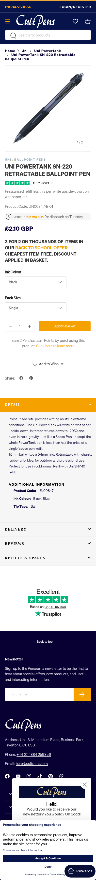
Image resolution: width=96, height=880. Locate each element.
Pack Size (13, 297)
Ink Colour (13, 271)
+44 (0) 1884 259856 (33, 754)
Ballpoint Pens (30, 159)
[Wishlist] (75, 21)
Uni (8, 159)
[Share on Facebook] (22, 378)
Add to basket (65, 326)
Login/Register (75, 7)
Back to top (45, 641)
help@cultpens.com (32, 763)
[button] (88, 21)
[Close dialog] (84, 784)
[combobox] (48, 35)
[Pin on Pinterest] (32, 378)
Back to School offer (41, 247)
